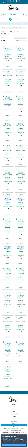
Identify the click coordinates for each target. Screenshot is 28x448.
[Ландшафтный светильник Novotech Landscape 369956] (7, 98)
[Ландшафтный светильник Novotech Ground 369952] (20, 48)
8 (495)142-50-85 (9, 3)
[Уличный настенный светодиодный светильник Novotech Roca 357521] (20, 295)
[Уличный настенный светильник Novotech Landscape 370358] (7, 123)
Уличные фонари (14, 421)
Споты (14, 418)
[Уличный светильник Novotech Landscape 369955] (7, 319)
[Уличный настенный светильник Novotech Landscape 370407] (7, 147)
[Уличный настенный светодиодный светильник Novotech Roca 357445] (20, 271)
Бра (14, 411)
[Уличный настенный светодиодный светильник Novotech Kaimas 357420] (7, 246)
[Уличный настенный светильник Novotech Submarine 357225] (20, 147)
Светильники (14, 409)
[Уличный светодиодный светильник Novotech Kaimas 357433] (7, 344)
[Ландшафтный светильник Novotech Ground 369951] (7, 48)
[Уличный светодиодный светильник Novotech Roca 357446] (20, 344)
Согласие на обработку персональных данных (14, 430)
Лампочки (14, 423)
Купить (7, 66)
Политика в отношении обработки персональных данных (14, 428)
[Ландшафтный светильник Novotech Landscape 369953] (7, 73)
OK (14, 444)
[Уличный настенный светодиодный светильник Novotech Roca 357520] (7, 295)
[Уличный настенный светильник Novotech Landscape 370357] (20, 98)
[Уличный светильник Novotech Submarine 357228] (20, 319)
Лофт (14, 406)
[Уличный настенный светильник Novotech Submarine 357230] (7, 172)
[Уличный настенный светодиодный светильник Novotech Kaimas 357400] (20, 197)
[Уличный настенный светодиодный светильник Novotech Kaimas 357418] (20, 222)
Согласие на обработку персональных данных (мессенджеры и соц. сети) (14, 432)
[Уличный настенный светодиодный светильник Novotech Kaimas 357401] (7, 222)
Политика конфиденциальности (14, 426)
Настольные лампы (14, 414)
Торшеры (14, 416)
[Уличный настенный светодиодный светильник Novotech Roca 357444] (7, 271)
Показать (2, 37)
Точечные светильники (14, 419)
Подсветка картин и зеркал (14, 413)
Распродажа (14, 404)
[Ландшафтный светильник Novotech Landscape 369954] (20, 73)
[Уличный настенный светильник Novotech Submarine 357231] (20, 172)
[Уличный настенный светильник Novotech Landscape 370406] (20, 123)
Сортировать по (3, 40)
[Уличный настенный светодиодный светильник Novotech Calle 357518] (7, 197)
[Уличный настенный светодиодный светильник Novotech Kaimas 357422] (20, 246)
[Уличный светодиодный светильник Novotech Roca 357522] (7, 369)
